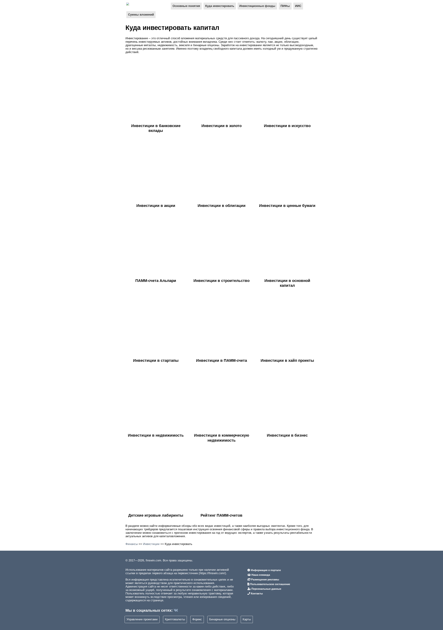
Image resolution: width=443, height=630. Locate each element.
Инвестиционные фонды (257, 6)
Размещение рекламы (264, 579)
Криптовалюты (175, 619)
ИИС (298, 6)
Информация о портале (265, 570)
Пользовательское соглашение (269, 584)
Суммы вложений (141, 14)
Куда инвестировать (219, 6)
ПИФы (285, 6)
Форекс (197, 619)
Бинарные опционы (222, 619)
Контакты (256, 593)
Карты (247, 619)
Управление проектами (142, 619)
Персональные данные (266, 588)
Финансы (131, 544)
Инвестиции (151, 544)
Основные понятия (186, 6)
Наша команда (260, 574)
